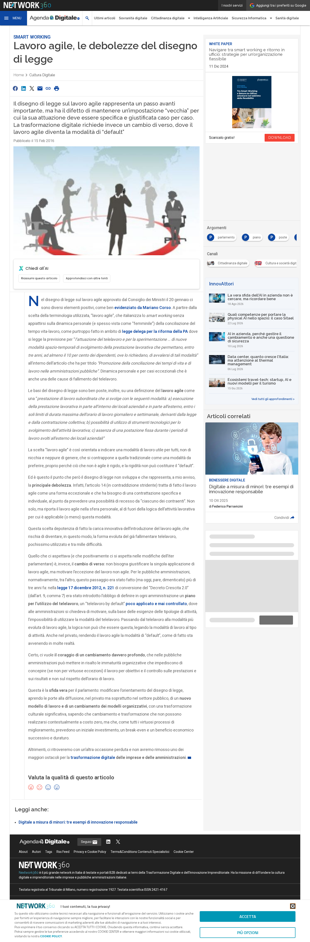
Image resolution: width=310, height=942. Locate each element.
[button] (13, 18)
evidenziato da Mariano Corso (142, 303)
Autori (36, 848)
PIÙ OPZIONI (247, 933)
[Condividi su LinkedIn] (23, 84)
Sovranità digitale (133, 18)
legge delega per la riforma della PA (155, 327)
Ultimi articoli (104, 18)
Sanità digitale (287, 18)
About (23, 848)
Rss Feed (63, 848)
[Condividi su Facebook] (15, 84)
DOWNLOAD (279, 134)
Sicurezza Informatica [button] (249, 18)
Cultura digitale (42, 71)
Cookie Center (184, 848)
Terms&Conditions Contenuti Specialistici (140, 848)
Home (18, 71)
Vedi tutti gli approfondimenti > (273, 334)
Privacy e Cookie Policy (90, 848)
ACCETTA (247, 916)
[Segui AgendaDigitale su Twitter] (118, 838)
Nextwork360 (29, 869)
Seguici (86, 838)
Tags (48, 848)
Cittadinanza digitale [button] (168, 18)
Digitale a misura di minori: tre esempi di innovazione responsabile (78, 818)
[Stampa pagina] (56, 84)
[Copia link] (48, 84)
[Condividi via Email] (40, 84)
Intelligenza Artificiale (211, 18)
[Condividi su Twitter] (31, 84)
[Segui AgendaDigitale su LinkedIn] (108, 838)
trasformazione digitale (93, 753)
